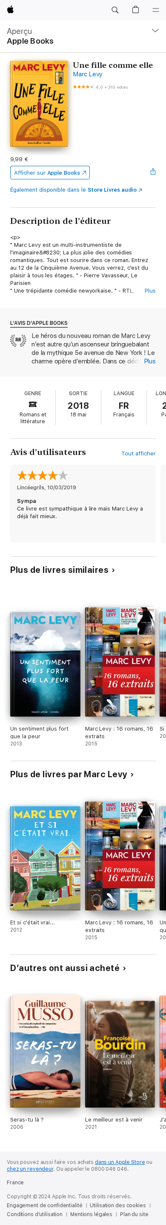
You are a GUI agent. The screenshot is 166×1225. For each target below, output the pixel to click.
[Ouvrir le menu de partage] (153, 172)
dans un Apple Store (120, 1162)
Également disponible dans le (73, 190)
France (15, 1183)
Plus (150, 290)
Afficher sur (47, 173)
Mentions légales (91, 1214)
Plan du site (134, 1214)
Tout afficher (138, 453)
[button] (115, 10)
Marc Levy (88, 74)
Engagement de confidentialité (45, 1205)
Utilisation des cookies (118, 1205)
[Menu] (156, 10)
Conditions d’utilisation (35, 1214)
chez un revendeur (30, 1169)
